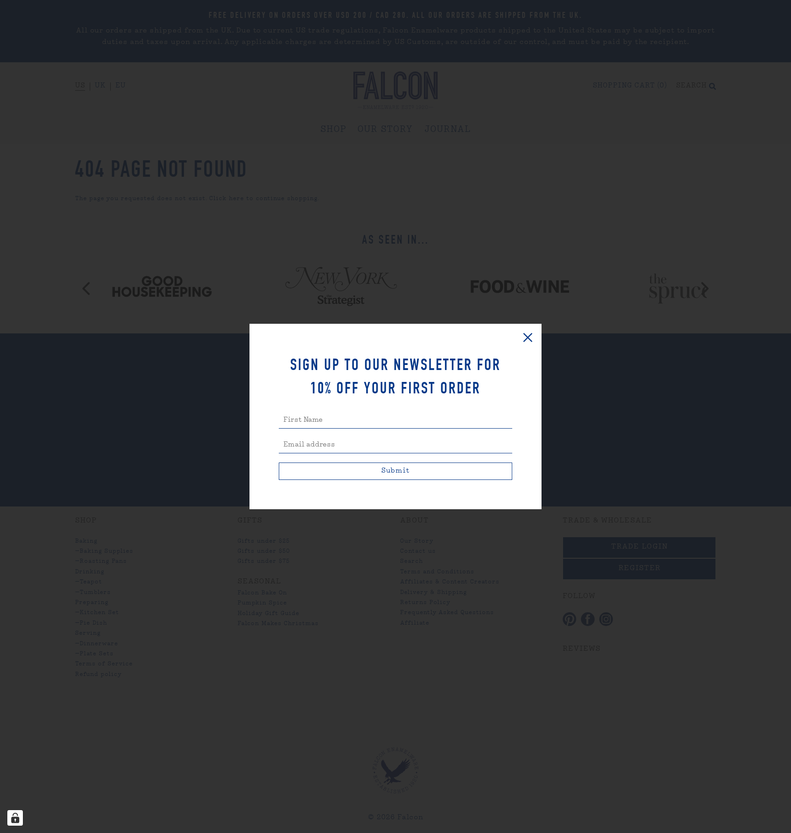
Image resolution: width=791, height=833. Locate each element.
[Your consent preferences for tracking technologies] (15, 818)
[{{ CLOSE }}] (528, 337)
